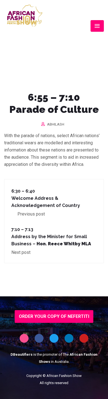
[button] (54, 316)
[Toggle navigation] (97, 26)
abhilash (55, 124)
